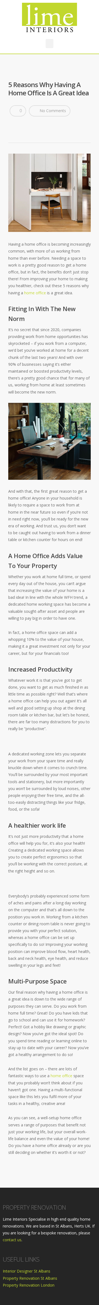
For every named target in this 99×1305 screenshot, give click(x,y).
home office (35, 292)
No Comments (52, 110)
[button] (49, 43)
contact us (12, 1239)
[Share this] (12, 125)
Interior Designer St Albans (26, 1271)
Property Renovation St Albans (30, 1278)
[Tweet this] (18, 125)
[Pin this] (24, 125)
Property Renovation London (28, 1285)
